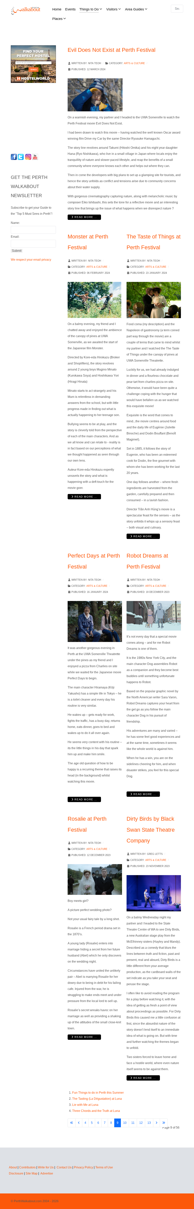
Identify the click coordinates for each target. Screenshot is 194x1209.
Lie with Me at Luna (85, 1104)
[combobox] (177, 9)
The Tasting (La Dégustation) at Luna (97, 1098)
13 (149, 1122)
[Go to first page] (72, 1123)
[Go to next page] (156, 1123)
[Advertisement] (34, 117)
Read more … (85, 217)
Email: (15, 236)
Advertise (46, 1173)
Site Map (32, 1173)
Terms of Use (104, 1167)
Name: (15, 222)
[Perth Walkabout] (26, 10)
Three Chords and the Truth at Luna (96, 1110)
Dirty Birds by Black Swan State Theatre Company (151, 830)
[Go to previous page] (78, 1123)
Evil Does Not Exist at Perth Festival (111, 50)
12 (141, 1122)
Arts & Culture (134, 63)
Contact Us (64, 1167)
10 (125, 1122)
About (13, 1167)
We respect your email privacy (31, 259)
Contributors (27, 1167)
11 (133, 1122)
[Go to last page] (164, 1123)
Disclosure (16, 1173)
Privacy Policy (83, 1167)
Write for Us (46, 1167)
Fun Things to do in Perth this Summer (98, 1092)
